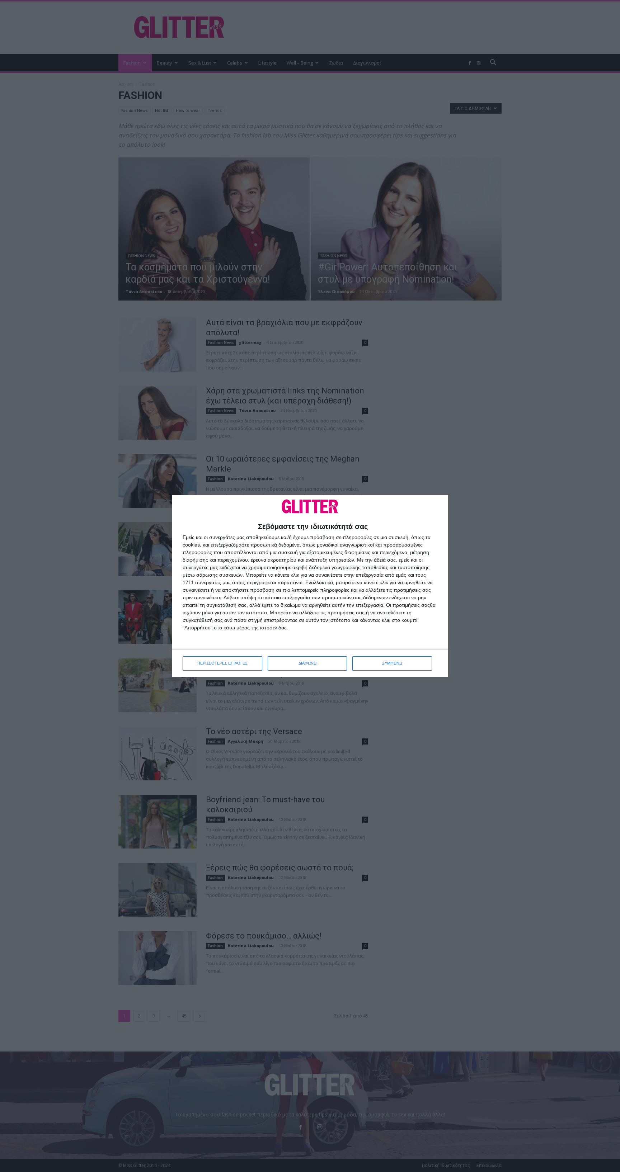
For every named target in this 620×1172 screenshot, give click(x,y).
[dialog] (310, 586)
